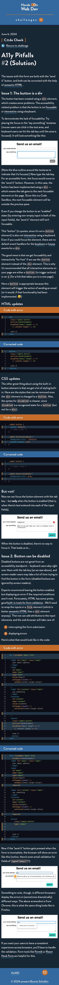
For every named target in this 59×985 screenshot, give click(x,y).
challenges (26, 19)
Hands (25, 5)
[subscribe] (41, 20)
